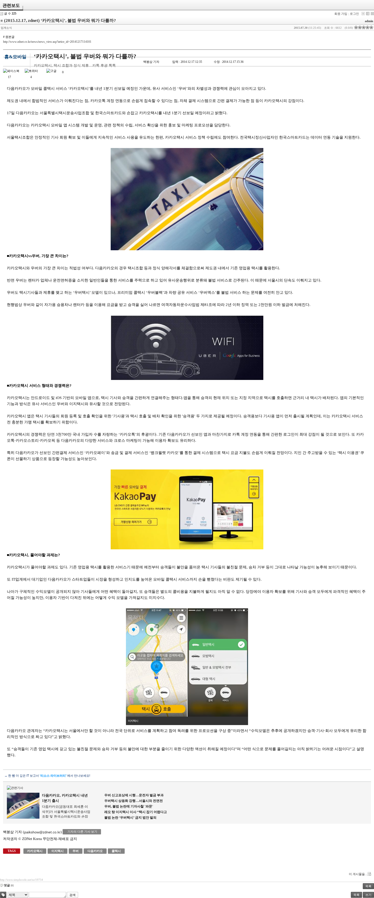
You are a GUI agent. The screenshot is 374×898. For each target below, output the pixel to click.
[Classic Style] (363, 13)
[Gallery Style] (372, 13)
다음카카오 (95, 851)
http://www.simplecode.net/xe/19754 (21, 879)
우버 (76, 851)
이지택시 (57, 851)
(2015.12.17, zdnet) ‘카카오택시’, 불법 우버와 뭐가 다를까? (60, 20)
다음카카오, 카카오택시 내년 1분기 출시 (65, 798)
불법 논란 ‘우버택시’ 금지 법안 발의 (130, 817)
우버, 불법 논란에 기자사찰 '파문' (128, 806)
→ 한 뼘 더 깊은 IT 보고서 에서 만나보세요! (47, 775)
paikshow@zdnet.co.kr (42, 832)
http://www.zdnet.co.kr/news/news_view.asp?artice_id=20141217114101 (47, 41)
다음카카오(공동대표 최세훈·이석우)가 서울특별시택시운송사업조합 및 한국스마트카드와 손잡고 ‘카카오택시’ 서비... (66, 811)
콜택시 (116, 851)
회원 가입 (340, 14)
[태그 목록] (3, 895)
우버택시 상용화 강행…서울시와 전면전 (133, 801)
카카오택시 (34, 851)
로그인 (354, 14)
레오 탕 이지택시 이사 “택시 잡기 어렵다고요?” (135, 812)
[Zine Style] (367, 13)
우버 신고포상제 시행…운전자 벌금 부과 (134, 795)
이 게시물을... (358, 874)
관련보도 (11, 5)
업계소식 (6, 27)
